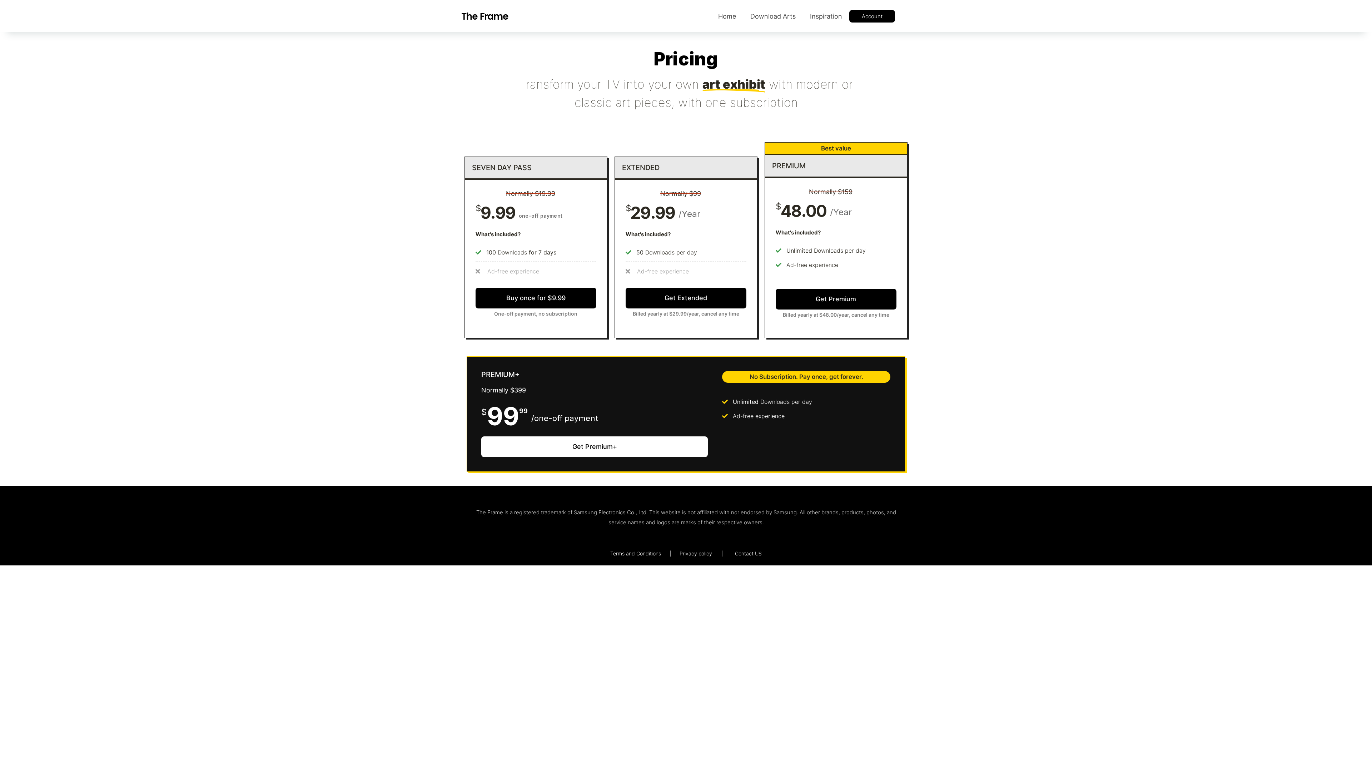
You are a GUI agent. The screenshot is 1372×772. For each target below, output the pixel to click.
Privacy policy (696, 553)
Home (727, 16)
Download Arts (773, 16)
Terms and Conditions (635, 553)
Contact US (748, 553)
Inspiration (826, 16)
